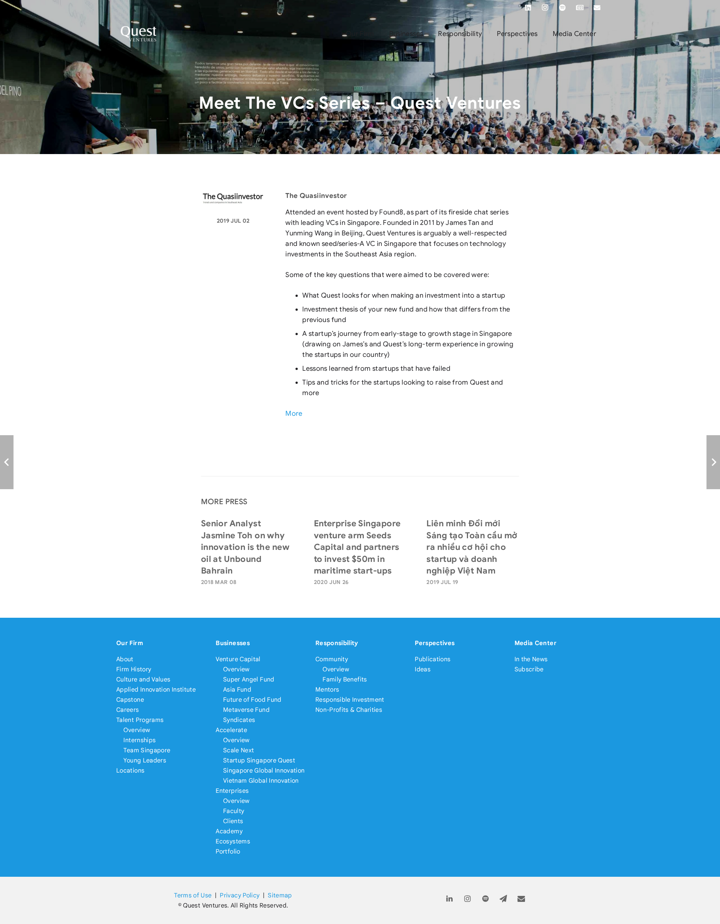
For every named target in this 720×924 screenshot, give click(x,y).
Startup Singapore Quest (259, 760)
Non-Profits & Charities (348, 710)
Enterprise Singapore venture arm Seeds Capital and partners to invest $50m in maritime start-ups (357, 547)
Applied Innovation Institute (156, 689)
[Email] (597, 7)
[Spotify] (562, 7)
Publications (432, 659)
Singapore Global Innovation (264, 770)
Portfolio (228, 851)
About (125, 659)
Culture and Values (143, 679)
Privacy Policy (240, 895)
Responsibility (336, 643)
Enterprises (232, 791)
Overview (136, 730)
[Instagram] (545, 7)
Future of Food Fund (252, 700)
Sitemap (280, 895)
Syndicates (239, 720)
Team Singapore (146, 750)
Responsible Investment (349, 700)
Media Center (535, 643)
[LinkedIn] (528, 7)
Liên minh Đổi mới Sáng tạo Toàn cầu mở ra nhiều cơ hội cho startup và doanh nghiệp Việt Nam (471, 547)
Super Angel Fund (248, 679)
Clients (233, 821)
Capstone (130, 700)
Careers (127, 710)
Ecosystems (233, 841)
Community (331, 659)
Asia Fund (237, 689)
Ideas (422, 669)
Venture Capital (238, 659)
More (293, 413)
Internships (139, 740)
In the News (531, 659)
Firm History (133, 669)
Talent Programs (140, 720)
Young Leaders (144, 760)
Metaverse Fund (246, 710)
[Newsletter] (579, 7)
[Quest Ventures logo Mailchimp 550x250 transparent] (138, 33)
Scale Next (238, 750)
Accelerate (231, 730)
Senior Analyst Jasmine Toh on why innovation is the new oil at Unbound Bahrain (245, 547)
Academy (229, 831)
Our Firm (129, 643)
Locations (130, 770)
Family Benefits (344, 679)
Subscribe (529, 669)
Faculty (233, 811)
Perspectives (434, 643)
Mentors (327, 689)
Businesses (233, 643)
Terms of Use (193, 895)
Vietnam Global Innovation (261, 781)
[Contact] (521, 899)
